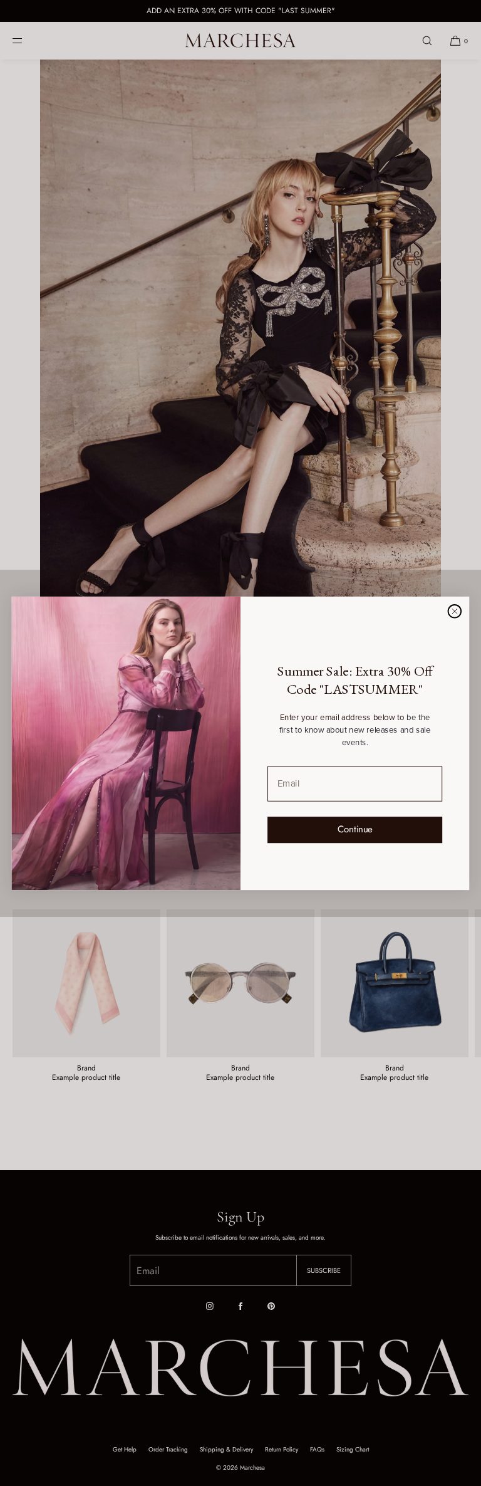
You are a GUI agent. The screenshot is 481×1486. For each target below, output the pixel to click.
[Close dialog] (454, 611)
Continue (355, 829)
